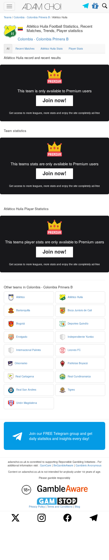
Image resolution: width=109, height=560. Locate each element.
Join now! (54, 100)
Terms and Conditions (59, 506)
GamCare (45, 465)
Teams (7, 17)
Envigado (21, 336)
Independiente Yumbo (80, 336)
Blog (77, 506)
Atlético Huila (75, 297)
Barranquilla (22, 310)
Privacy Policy (37, 506)
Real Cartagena (24, 376)
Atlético (20, 297)
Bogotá (20, 323)
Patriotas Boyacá (77, 363)
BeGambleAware (63, 465)
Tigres (71, 389)
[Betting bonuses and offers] (95, 5)
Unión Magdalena (26, 403)
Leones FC (74, 350)
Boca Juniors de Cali (79, 310)
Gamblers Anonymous (88, 465)
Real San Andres (25, 389)
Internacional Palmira (28, 350)
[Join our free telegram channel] (86, 4)
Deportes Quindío (77, 323)
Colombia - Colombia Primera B (32, 17)
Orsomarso (20, 363)
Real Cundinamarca (79, 376)
